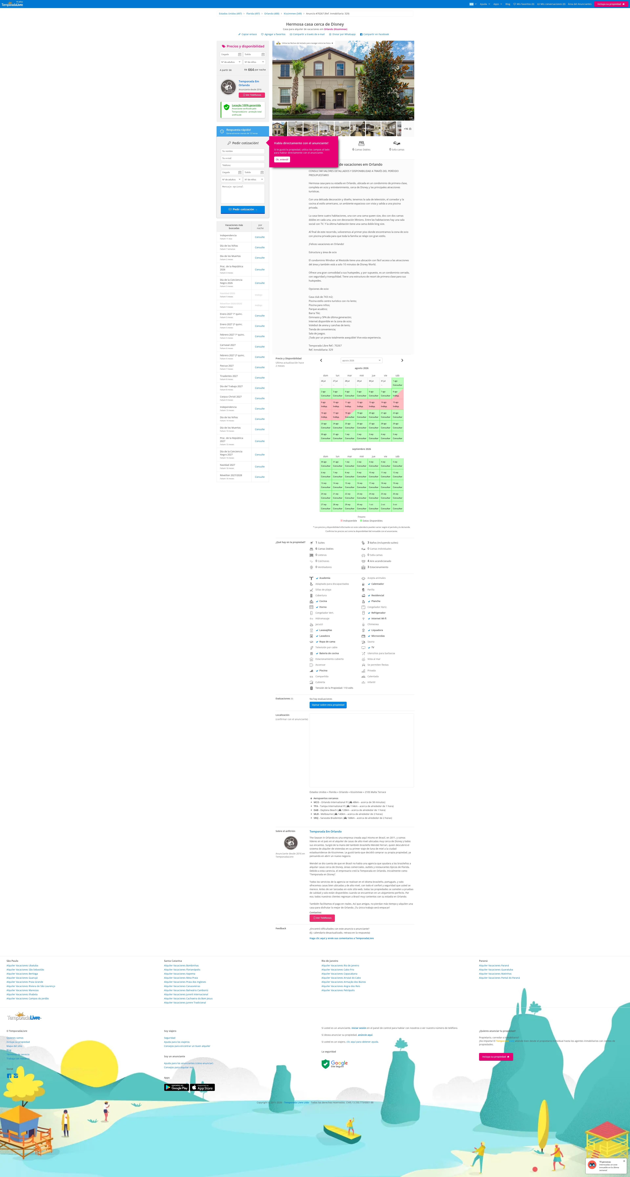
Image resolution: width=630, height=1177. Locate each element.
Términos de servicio (18, 1054)
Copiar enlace (249, 34)
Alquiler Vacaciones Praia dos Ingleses (185, 981)
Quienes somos (15, 1037)
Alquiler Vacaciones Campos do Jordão (28, 998)
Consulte (260, 237)
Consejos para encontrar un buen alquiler (187, 1046)
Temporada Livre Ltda (296, 1102)
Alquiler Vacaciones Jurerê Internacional (186, 994)
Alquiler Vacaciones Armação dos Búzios (344, 981)
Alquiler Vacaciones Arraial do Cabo (341, 977)
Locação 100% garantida (246, 105)
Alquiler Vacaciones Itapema (179, 973)
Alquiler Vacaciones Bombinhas (181, 965)
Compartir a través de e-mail (309, 34)
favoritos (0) (525, 4)
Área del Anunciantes (580, 4)
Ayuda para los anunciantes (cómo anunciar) (188, 1063)
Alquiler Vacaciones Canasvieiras (182, 986)
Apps (497, 4)
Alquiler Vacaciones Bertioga (22, 973)
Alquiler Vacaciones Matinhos (495, 973)
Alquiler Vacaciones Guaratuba (496, 969)
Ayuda (484, 4)
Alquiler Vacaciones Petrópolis (338, 990)
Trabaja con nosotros (18, 1058)
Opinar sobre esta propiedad (328, 704)
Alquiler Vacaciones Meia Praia (181, 977)
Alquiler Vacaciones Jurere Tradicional (185, 1002)
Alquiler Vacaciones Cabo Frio (338, 969)
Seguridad (169, 1037)
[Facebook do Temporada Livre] (10, 1076)
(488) (271, 13)
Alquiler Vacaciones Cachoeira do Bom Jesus (188, 998)
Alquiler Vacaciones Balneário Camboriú (186, 990)
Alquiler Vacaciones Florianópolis (182, 969)
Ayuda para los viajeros (177, 1041)
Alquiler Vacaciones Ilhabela (22, 994)
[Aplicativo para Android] (177, 1090)
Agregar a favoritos (274, 34)
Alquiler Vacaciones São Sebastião (25, 969)
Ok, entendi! (282, 159)
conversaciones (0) (553, 4)
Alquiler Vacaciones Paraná (494, 965)
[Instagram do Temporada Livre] (16, 1076)
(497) (230, 13)
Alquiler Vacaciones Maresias (23, 990)
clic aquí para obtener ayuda (362, 1041)
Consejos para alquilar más (179, 1067)
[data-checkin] (231, 54)
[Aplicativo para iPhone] (202, 1090)
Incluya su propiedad (610, 4)
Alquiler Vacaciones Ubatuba (22, 965)
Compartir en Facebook (376, 34)
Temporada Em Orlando (249, 83)
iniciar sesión (359, 1028)
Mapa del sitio (14, 1046)
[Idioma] (473, 4)
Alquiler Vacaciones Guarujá (22, 977)
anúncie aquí (365, 1034)
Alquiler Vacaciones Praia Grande (25, 981)
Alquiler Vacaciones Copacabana (339, 973)
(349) (293, 13)
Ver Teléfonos (253, 94)
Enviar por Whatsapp (344, 34)
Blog (507, 4)
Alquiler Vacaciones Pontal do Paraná (499, 977)
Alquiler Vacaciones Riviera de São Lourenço (31, 986)
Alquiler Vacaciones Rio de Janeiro (340, 965)
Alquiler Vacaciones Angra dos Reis (341, 986)
